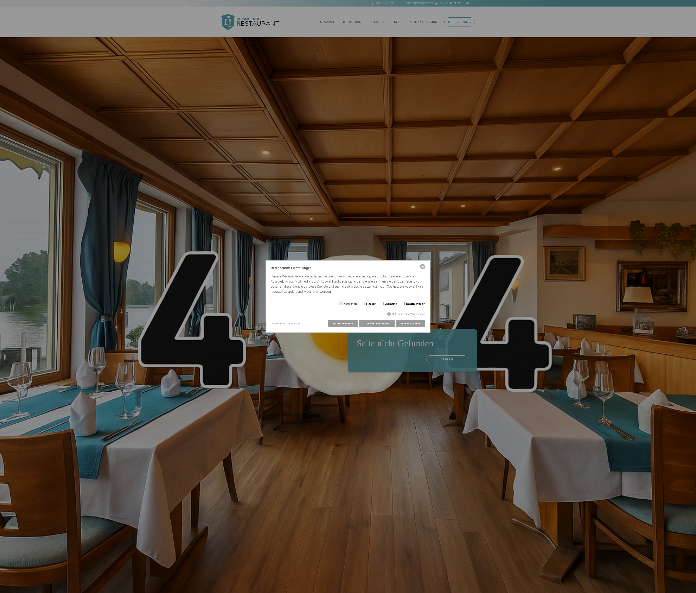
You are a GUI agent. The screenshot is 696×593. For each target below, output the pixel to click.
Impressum (294, 323)
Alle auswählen (410, 323)
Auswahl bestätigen (377, 323)
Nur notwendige (343, 323)
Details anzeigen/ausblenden (408, 313)
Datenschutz (278, 323)
